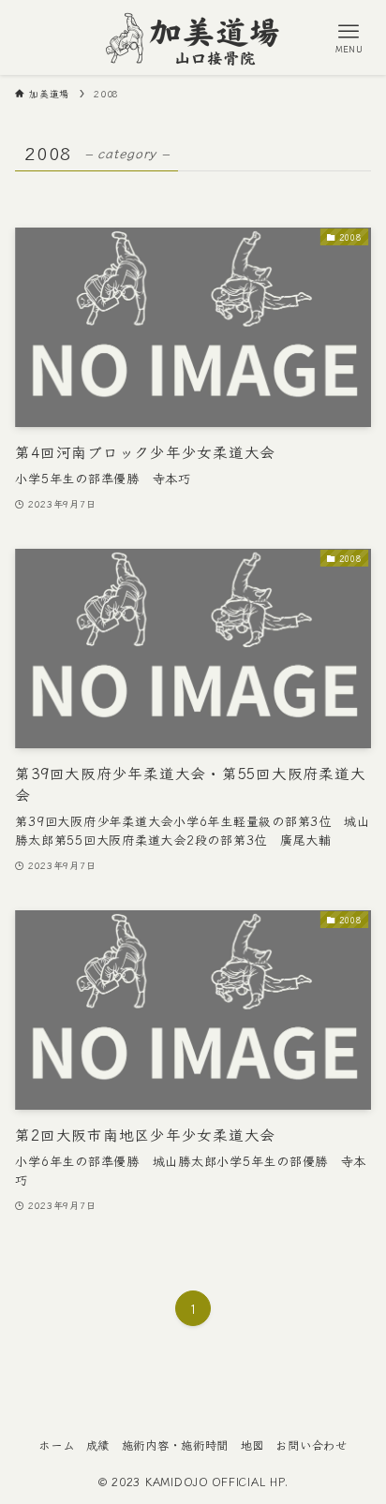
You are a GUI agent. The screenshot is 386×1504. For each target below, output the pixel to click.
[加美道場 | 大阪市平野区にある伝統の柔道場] (193, 37)
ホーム (56, 1445)
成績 (98, 1445)
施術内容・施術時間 (176, 1445)
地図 (252, 1445)
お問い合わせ (311, 1445)
